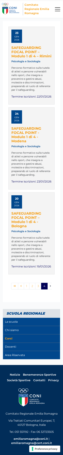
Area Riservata (15, 355)
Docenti (10, 346)
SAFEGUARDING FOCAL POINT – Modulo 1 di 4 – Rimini (31, 52)
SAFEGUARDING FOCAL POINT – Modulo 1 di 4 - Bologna (26, 219)
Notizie (15, 374)
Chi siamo (12, 330)
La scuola (11, 321)
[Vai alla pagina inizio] (14, 286)
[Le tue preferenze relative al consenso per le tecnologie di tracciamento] (44, 449)
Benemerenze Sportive (39, 374)
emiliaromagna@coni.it (31, 438)
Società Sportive (18, 380)
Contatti (39, 380)
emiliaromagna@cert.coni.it (31, 443)
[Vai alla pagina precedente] (21, 286)
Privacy (53, 380)
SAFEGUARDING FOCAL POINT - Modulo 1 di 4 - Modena (26, 134)
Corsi (8, 338)
